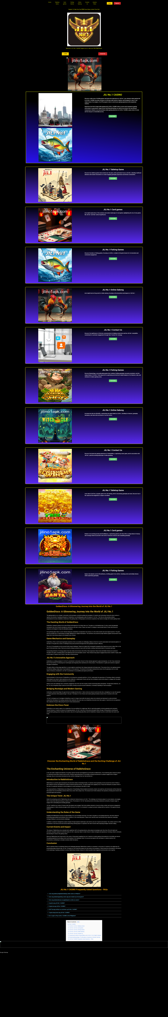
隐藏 (78, 921)
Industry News (95, 3)
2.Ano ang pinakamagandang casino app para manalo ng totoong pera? (66, 896)
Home (49, 2)
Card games (64, 3)
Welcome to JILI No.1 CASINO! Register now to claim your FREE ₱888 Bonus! (84, 48)
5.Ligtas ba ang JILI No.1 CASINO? (57, 906)
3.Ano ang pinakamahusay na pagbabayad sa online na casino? (64, 900)
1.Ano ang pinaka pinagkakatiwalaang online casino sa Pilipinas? (64, 893)
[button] (84, 893)
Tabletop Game (57, 3)
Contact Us (87, 3)
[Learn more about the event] (67, 74)
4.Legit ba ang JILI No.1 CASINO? (57, 903)
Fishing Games (72, 3)
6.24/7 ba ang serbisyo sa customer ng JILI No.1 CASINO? (63, 909)
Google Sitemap (4, 952)
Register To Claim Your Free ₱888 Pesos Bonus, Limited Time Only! (84, 9)
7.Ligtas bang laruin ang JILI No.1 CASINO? (59, 912)
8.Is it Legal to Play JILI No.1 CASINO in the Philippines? (62, 915)
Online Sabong (80, 3)
